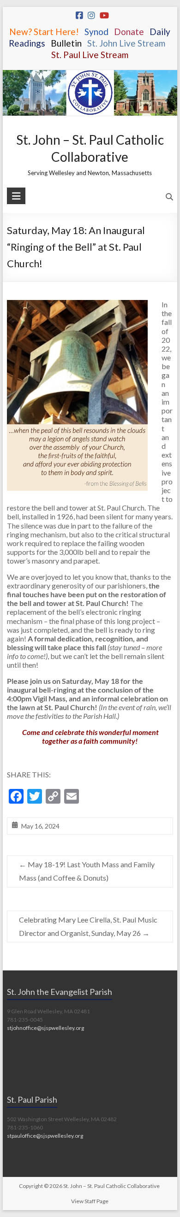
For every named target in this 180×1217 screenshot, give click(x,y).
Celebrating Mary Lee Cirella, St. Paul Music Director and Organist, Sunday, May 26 (88, 926)
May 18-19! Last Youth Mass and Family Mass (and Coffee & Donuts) (87, 871)
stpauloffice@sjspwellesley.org (45, 1135)
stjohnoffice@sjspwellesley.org (45, 1027)
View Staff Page (89, 1201)
